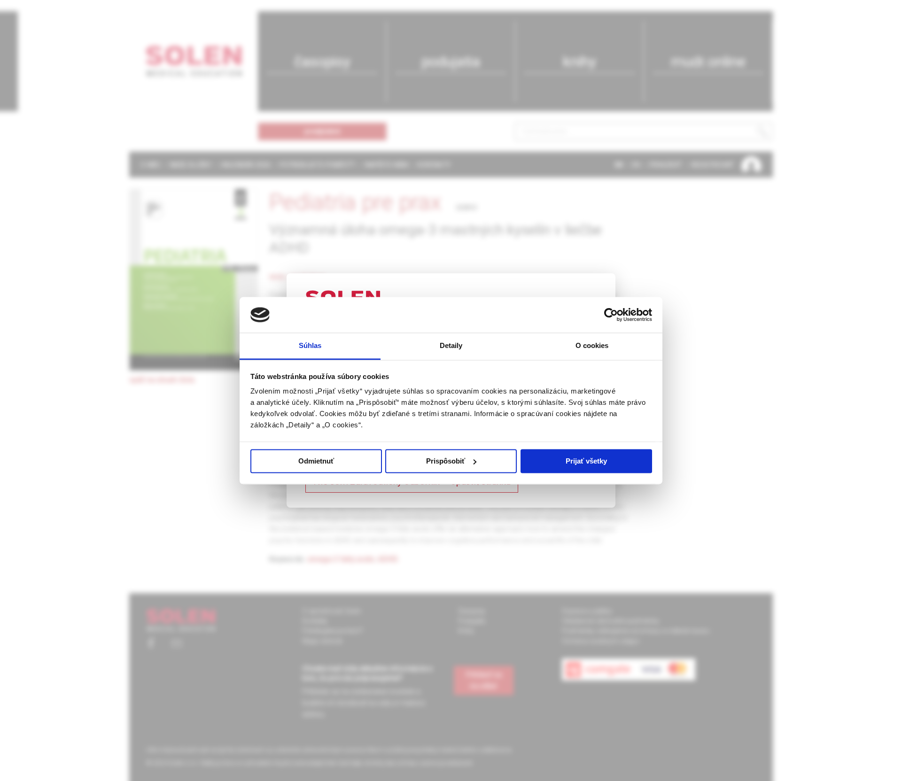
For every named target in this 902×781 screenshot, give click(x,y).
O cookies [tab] (592, 346)
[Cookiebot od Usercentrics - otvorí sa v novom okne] (611, 315)
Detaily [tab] (451, 346)
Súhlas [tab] (310, 346)
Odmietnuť (316, 461)
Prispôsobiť (445, 461)
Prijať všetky (586, 461)
